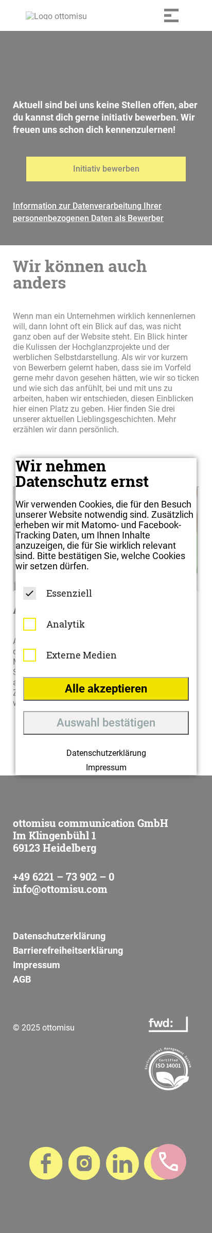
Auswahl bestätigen (106, 722)
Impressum (106, 767)
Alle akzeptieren (106, 688)
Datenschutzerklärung (106, 753)
